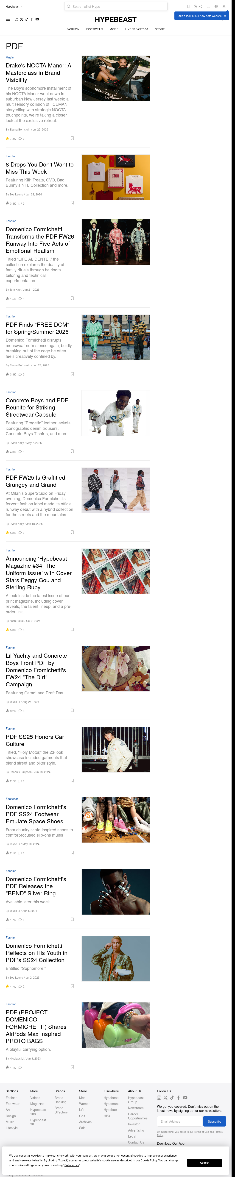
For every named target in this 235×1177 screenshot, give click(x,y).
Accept (205, 1162)
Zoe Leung (16, 194)
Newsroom (136, 1107)
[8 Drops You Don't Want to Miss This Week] (115, 179)
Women (84, 1103)
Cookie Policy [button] (149, 1160)
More (114, 29)
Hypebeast (111, 1097)
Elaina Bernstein (20, 129)
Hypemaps (111, 1103)
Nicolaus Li (17, 1058)
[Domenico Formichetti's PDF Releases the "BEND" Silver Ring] (115, 895)
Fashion (73, 29)
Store (160, 29)
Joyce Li (15, 702)
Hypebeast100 (136, 29)
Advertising (136, 1130)
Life (81, 1109)
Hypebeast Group (136, 1099)
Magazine (37, 1103)
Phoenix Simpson (21, 772)
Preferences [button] (71, 1165)
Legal (132, 1136)
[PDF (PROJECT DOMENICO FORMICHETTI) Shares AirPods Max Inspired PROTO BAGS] (115, 1035)
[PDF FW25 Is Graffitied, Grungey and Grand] (115, 500)
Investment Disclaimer (30, 1175)
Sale (82, 1127)
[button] (51, 138)
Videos (35, 1097)
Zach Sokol (17, 621)
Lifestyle (12, 1127)
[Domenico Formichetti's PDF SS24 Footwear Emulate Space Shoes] (115, 826)
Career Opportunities (138, 1116)
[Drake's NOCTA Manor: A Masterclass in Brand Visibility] (115, 98)
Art (8, 1109)
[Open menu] (8, 19)
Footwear (94, 29)
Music (10, 57)
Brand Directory (61, 1109)
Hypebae (110, 1109)
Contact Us (136, 1142)
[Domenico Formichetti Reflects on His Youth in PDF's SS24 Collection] (115, 962)
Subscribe (214, 1121)
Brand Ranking (61, 1099)
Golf (82, 1115)
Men (82, 1097)
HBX (107, 1115)
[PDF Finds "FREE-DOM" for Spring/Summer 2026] (115, 345)
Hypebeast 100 (38, 1111)
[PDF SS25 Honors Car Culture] (115, 755)
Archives (85, 1121)
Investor (134, 1124)
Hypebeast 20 (38, 1122)
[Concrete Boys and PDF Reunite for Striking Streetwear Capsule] (115, 422)
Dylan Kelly (17, 443)
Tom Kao (15, 289)
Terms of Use (201, 1131)
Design (11, 1115)
